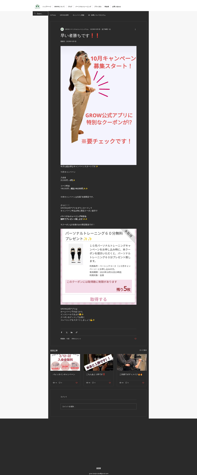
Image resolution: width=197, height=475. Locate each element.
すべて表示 (143, 350)
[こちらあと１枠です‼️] (98, 362)
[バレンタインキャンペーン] (65, 362)
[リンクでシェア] (77, 332)
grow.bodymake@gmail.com (98, 473)
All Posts (53, 15)
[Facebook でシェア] (61, 332)
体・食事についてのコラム (97, 15)
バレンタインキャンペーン (64, 374)
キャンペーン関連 (78, 15)
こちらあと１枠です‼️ (95, 374)
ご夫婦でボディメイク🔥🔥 (130, 374)
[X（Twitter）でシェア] (67, 332)
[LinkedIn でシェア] (72, 332)
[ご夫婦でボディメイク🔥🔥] (132, 362)
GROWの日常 (64, 15)
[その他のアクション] (135, 29)
